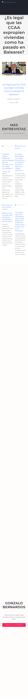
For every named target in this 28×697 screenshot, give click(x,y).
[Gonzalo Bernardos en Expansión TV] (14, 62)
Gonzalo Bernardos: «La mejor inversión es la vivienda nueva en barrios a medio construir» (20, 162)
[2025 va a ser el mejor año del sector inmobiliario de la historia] (7, 207)
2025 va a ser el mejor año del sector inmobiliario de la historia (7, 217)
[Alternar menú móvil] (25, 2)
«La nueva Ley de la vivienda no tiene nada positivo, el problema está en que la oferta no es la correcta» (20, 221)
